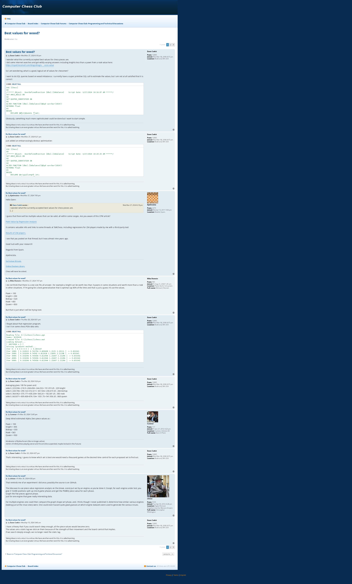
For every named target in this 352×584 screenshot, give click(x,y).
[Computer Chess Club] (22, 7)
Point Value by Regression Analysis (21, 221)
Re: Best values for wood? (16, 134)
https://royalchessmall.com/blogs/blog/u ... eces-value (30, 65)
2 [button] (170, 44)
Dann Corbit (17, 205)
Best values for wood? (22, 33)
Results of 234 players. (16, 233)
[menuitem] (7, 19)
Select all (16, 84)
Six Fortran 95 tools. (13, 261)
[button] (173, 44)
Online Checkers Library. (15, 266)
